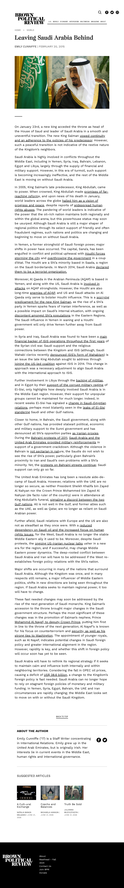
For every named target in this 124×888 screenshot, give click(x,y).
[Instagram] (116, 12)
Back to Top (62, 716)
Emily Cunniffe (25, 46)
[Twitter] (111, 12)
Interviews (74, 22)
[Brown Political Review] (30, 14)
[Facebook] (106, 12)
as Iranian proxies (85, 433)
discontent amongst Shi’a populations (42, 315)
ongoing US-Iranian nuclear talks (59, 543)
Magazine (95, 22)
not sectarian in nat (44, 451)
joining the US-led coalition (35, 364)
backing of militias (89, 380)
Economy (64, 22)
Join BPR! (44, 869)
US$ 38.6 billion (55, 675)
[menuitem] (50, 22)
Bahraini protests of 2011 (49, 438)
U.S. (50, 22)
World (56, 22)
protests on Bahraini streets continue (68, 465)
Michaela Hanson (50, 812)
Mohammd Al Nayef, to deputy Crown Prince (47, 622)
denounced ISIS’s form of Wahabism (77, 354)
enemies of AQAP (42, 293)
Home (18, 30)
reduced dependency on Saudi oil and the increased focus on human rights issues (59, 529)
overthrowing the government (69, 258)
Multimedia (85, 22)
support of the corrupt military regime (75, 385)
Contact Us (45, 866)
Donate (43, 873)
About (103, 22)
